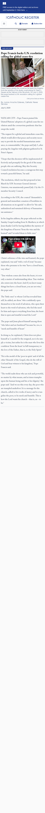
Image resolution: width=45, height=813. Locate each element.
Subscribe (38, 24)
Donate (25, 24)
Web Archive (7, 48)
